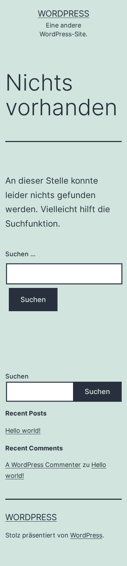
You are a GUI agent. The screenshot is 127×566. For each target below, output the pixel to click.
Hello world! (23, 430)
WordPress (63, 13)
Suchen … (20, 254)
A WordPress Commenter (43, 464)
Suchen (17, 376)
